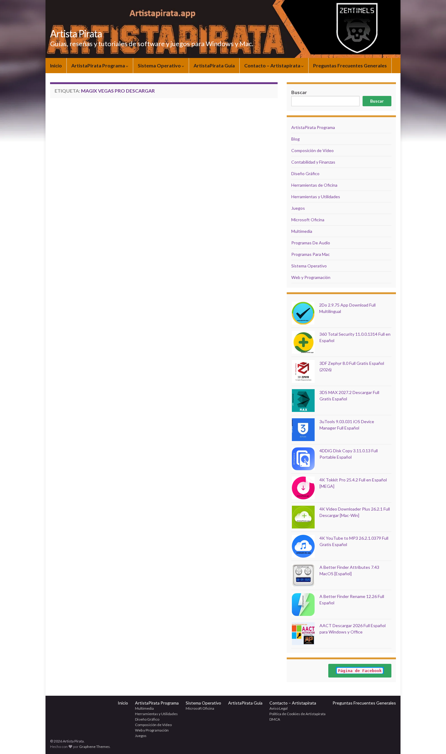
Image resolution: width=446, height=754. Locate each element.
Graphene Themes (94, 746)
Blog (295, 138)
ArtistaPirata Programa (98, 65)
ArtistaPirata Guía (214, 65)
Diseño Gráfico (305, 173)
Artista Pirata (76, 33)
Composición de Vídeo (312, 150)
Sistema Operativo (160, 65)
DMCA (274, 719)
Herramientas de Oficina (314, 185)
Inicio (56, 65)
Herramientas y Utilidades (315, 196)
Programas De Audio (310, 242)
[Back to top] (432, 740)
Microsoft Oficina (307, 219)
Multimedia (301, 231)
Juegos (298, 208)
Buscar (377, 101)
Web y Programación (310, 277)
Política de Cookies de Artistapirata (297, 714)
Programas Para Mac (310, 254)
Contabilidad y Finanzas (313, 162)
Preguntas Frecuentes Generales (350, 65)
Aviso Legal (278, 708)
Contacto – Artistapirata (272, 65)
